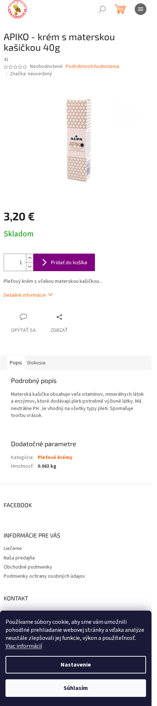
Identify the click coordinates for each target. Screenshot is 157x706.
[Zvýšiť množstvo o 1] (29, 258)
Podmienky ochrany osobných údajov (44, 576)
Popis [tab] (16, 363)
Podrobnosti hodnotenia (92, 66)
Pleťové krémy (55, 457)
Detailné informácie (25, 295)
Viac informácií (23, 646)
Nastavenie (76, 665)
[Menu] (140, 9)
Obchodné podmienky (28, 567)
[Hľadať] (102, 9)
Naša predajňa (19, 558)
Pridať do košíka (69, 262)
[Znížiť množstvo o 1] (29, 266)
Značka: (31, 73)
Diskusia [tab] (36, 363)
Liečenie (13, 548)
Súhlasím (76, 688)
